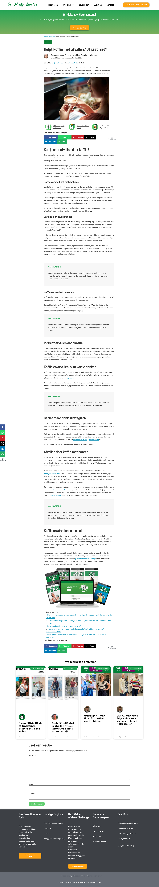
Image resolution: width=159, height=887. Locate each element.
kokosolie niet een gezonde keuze (86, 440)
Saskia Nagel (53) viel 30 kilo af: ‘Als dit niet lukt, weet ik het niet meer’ (94, 718)
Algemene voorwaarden (94, 876)
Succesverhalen (99, 841)
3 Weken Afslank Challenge (85, 558)
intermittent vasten (59, 490)
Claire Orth (73, 63)
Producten (53, 4)
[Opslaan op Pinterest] (2, 438)
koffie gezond (69, 378)
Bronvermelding (52, 612)
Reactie (32, 756)
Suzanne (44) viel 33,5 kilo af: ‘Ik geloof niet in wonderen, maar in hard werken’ (30, 727)
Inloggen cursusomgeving (54, 838)
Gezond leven (98, 831)
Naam (32, 784)
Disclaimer (76, 876)
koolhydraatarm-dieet (52, 473)
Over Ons (98, 4)
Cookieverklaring (66, 876)
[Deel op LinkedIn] (2, 448)
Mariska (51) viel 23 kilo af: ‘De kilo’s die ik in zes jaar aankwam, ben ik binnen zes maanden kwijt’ (63, 727)
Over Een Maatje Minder (54, 823)
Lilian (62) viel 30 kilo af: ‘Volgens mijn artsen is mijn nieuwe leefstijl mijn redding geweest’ (127, 719)
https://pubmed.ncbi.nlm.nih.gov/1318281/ (64, 626)
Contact (110, 4)
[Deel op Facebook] (2, 427)
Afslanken (52, 36)
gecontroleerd (59, 63)
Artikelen (67, 4)
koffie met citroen (54, 495)
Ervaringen (84, 4)
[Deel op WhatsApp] (2, 432)
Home (46, 36)
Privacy (83, 876)
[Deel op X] (2, 443)
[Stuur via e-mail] (2, 454)
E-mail (32, 794)
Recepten (97, 836)
